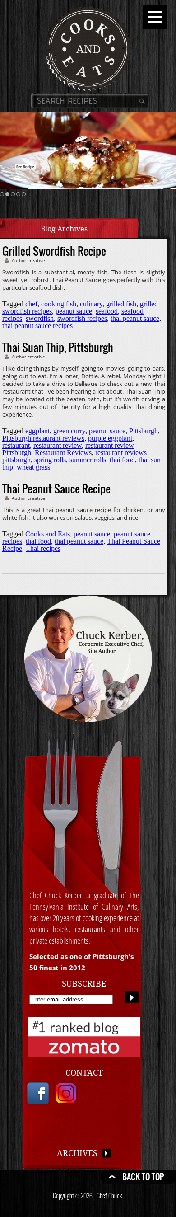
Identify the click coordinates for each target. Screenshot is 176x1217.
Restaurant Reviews (63, 452)
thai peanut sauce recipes (37, 325)
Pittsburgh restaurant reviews (43, 438)
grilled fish (121, 304)
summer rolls (87, 460)
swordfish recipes (82, 318)
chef (31, 304)
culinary (91, 304)
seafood (107, 311)
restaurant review (57, 445)
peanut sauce (74, 311)
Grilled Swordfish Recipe (54, 251)
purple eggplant (110, 438)
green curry (69, 431)
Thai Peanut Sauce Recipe (56, 488)
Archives (79, 1152)
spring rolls (50, 460)
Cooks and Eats (47, 534)
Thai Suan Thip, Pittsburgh (57, 347)
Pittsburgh (143, 431)
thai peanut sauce (135, 318)
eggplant (37, 431)
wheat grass (33, 467)
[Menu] (155, 17)
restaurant (16, 445)
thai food (122, 460)
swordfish (40, 318)
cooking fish (58, 304)
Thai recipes (43, 548)
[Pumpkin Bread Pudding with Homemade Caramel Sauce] (88, 150)
